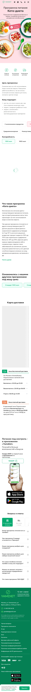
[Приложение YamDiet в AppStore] (15, 494)
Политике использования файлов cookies (8, 690)
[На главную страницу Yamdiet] (7, 2)
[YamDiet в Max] (4, 668)
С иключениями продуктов (14, 124)
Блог (2, 634)
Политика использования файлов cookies (14, 648)
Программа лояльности (8, 626)
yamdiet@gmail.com (10, 611)
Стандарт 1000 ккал (12, 285)
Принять (24, 688)
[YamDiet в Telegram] (2, 668)
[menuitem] (14, 2)
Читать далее (6, 260)
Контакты (4, 637)
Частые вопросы (6, 623)
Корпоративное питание (8, 632)
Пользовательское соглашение (10, 643)
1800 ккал (22, 141)
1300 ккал (8, 141)
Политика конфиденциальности (11, 645)
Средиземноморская (11, 131)
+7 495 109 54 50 (9, 608)
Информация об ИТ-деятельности (11, 651)
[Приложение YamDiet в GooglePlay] (15, 501)
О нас (3, 629)
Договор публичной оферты (10, 640)
